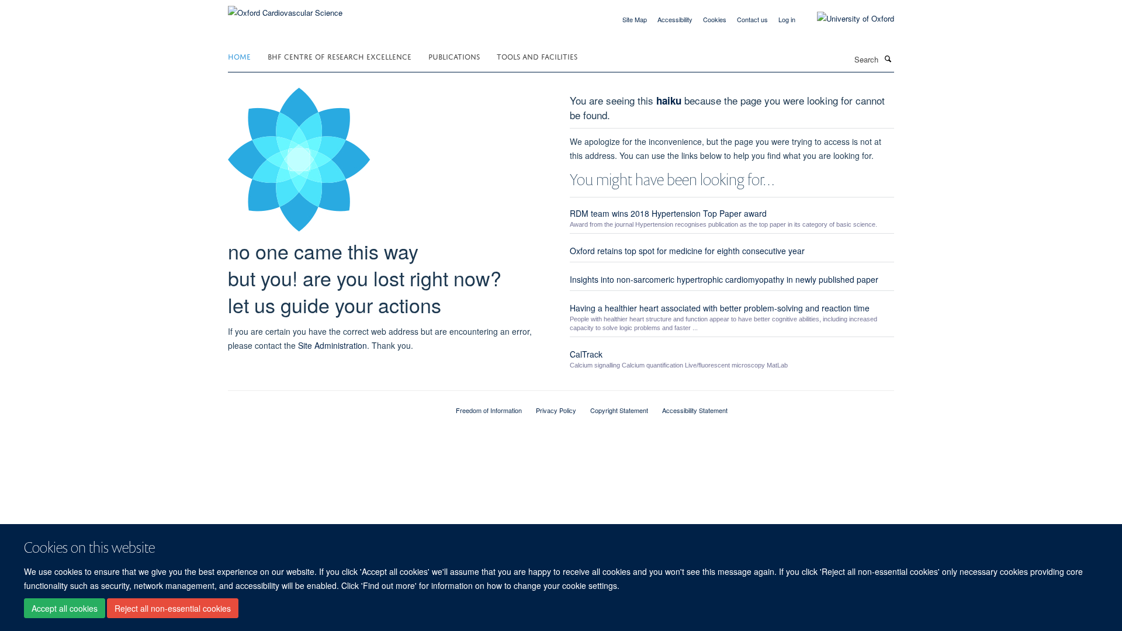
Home (239, 55)
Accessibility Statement (695, 410)
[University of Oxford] (846, 19)
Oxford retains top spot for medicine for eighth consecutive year (687, 250)
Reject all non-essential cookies (173, 608)
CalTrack (586, 354)
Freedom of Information (489, 410)
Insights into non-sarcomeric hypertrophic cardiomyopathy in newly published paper (724, 279)
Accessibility (674, 19)
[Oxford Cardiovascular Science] (285, 8)
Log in (786, 19)
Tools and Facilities (537, 55)
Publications (454, 55)
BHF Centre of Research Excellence (339, 55)
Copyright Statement (619, 410)
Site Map (634, 19)
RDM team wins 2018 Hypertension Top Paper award (668, 213)
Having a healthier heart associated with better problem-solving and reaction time (720, 308)
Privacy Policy (556, 410)
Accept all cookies (65, 608)
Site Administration (332, 345)
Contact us (752, 19)
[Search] (887, 58)
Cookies (714, 19)
